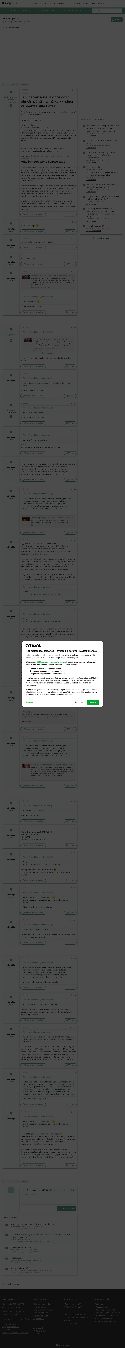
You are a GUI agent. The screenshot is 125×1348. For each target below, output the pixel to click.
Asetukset (79, 702)
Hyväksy (93, 702)
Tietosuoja (30, 702)
